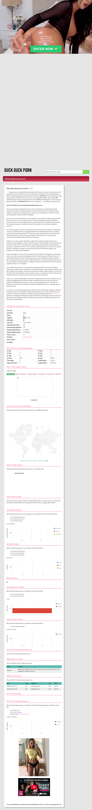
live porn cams (56, 293)
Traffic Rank (11, 374)
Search (86, 171)
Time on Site (50, 374)
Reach (17, 374)
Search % (58, 374)
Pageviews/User (32, 374)
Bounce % (41, 374)
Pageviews (23, 374)
